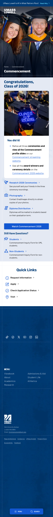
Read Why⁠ (44, 3)
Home (6, 67)
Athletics (32, 381)
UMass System (31, 439)
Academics (9, 381)
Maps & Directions (10, 439)
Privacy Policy (42, 439)
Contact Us (21, 439)
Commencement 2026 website (28, 173)
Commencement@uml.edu (17, 432)
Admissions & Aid (37, 373)
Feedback (17, 443)
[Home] (10, 11)
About (7, 377)
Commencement (18, 67)
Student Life (34, 377)
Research (9, 384)
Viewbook (9, 373)
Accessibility (8, 443)
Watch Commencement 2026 (26, 226)
